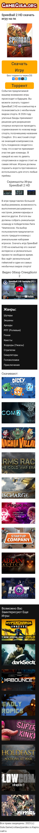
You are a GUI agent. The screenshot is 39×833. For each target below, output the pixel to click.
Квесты (8, 340)
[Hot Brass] (18, 588)
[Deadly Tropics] (18, 705)
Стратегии (9, 350)
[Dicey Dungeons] (18, 387)
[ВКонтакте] (13, 78)
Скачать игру (19, 67)
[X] (22, 78)
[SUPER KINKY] (18, 730)
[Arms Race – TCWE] (18, 463)
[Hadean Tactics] (18, 563)
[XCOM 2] (18, 412)
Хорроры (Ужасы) (14, 345)
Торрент (20, 85)
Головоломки (11, 360)
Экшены (8, 320)
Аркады (8, 325)
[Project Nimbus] (18, 805)
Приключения (12, 365)
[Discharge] (18, 488)
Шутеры (8, 315)
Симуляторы (11, 355)
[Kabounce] (18, 680)
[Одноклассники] (16, 78)
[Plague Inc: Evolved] (18, 513)
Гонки (7, 335)
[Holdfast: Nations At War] (18, 755)
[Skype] (25, 78)
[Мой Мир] (19, 78)
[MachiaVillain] (18, 437)
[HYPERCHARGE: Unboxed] (18, 629)
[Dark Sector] (18, 655)
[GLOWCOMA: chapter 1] (18, 780)
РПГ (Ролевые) (12, 330)
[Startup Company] (18, 538)
